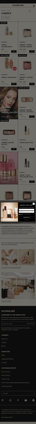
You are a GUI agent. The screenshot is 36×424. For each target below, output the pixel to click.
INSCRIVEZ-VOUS (26, 217)
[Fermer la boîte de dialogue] (34, 204)
